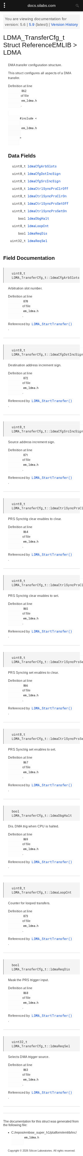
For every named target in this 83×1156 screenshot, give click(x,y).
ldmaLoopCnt (38, 226)
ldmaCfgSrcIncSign (43, 181)
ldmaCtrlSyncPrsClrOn (46, 196)
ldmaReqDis (37, 233)
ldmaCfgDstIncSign (43, 173)
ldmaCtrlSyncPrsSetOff (47, 203)
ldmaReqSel (37, 241)
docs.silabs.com (42, 5)
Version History (64, 24)
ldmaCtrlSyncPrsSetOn (47, 211)
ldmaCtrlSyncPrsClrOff (47, 188)
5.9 (32, 24)
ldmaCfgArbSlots (42, 166)
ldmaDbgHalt (38, 218)
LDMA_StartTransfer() (52, 324)
